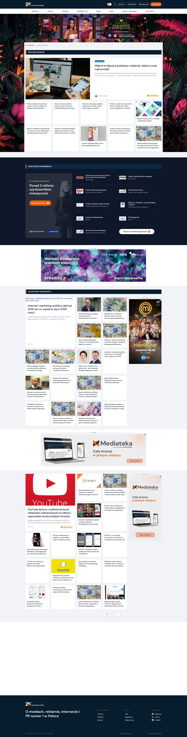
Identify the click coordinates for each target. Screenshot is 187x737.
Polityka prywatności (125, 733)
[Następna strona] (125, 615)
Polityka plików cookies (154, 733)
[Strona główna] (35, 4)
